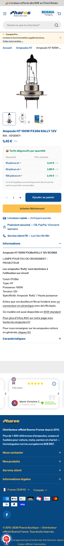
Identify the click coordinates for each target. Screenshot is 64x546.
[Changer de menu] (5, 14)
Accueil (7, 47)
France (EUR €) (17, 489)
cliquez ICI (24, 332)
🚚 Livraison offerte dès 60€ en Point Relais (31, 3)
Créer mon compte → (13, 41)
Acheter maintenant (32, 208)
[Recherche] (56, 25)
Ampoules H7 (24, 47)
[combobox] (32, 25)
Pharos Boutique (29, 527)
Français (39, 490)
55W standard (52, 311)
